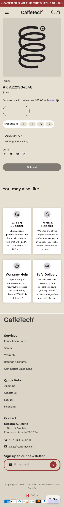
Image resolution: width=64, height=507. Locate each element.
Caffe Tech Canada (35, 484)
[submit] (53, 464)
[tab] (14, 136)
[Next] (62, 3)
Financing (10, 406)
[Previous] (2, 3)
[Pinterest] (17, 154)
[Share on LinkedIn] (24, 154)
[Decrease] (7, 111)
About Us (9, 386)
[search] (53, 12)
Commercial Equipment (18, 369)
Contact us (10, 393)
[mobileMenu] (6, 12)
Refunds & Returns (15, 362)
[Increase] (25, 111)
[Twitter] (11, 154)
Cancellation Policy (15, 341)
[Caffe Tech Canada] (32, 12)
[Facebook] (5, 154)
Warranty (9, 355)
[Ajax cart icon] (58, 12)
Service (8, 348)
